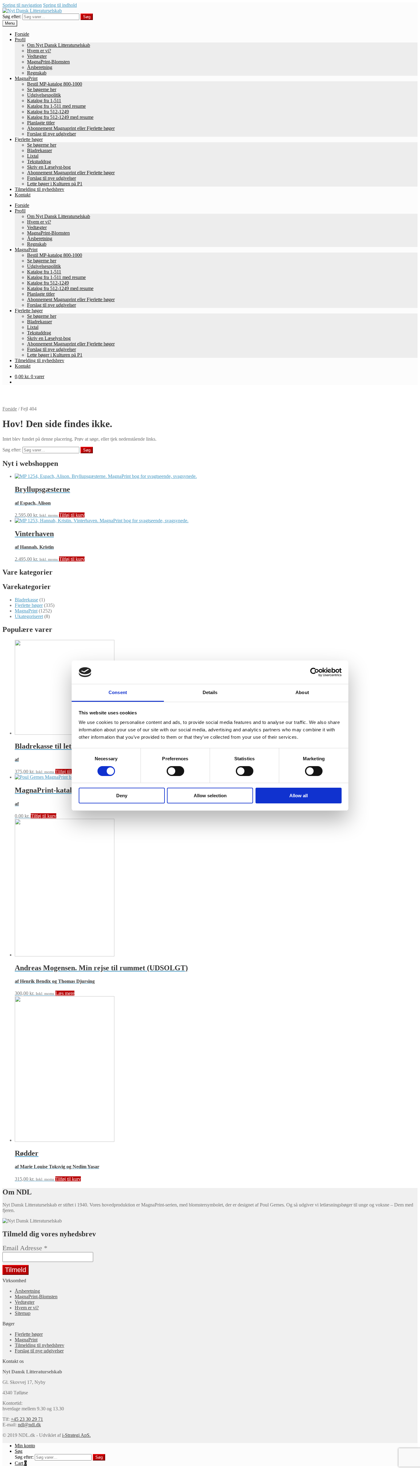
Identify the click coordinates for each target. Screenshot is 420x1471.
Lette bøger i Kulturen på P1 (54, 183)
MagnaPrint (26, 78)
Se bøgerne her (41, 89)
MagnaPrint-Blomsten (48, 61)
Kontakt (22, 194)
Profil (20, 39)
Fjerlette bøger (29, 139)
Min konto (25, 1445)
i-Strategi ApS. (76, 1435)
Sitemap (22, 1313)
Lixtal (32, 156)
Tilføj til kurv (72, 515)
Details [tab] (210, 692)
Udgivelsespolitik (44, 95)
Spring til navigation (22, 5)
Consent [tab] (118, 692)
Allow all (298, 795)
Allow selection (210, 795)
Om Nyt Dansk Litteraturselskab (58, 45)
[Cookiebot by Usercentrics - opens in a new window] (315, 672)
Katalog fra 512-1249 (48, 111)
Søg (86, 16)
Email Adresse (24, 1248)
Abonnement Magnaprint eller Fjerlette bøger (71, 128)
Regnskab (36, 72)
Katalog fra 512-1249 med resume (60, 117)
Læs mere (64, 993)
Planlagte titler (41, 122)
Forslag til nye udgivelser (51, 133)
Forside (22, 34)
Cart (21, 1463)
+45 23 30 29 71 (27, 1419)
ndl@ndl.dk (29, 1424)
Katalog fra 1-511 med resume (56, 106)
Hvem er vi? (39, 50)
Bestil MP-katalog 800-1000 (54, 84)
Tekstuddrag (39, 161)
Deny (121, 795)
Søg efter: (11, 16)
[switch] (175, 771)
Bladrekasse (26, 599)
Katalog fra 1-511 (44, 100)
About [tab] (302, 692)
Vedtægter (37, 56)
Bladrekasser (39, 150)
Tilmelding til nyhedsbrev (39, 189)
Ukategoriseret (29, 616)
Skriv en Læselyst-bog (49, 167)
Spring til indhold (60, 5)
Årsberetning (39, 67)
